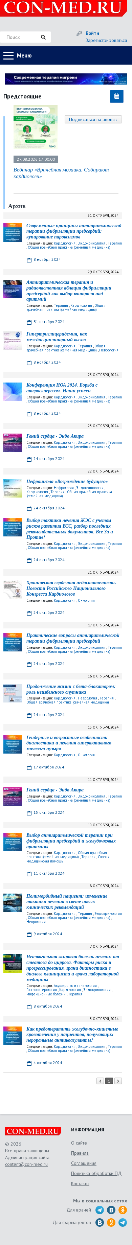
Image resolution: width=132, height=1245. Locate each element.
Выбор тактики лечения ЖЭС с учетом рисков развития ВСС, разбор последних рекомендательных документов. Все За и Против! (69, 528)
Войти (92, 33)
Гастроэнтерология (41, 989)
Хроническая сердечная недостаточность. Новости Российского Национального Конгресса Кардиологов (71, 588)
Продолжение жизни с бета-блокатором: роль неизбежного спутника (71, 689)
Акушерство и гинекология (75, 985)
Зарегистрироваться (106, 40)
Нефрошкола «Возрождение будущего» (67, 481)
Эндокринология (91, 243)
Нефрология (64, 487)
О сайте (79, 1143)
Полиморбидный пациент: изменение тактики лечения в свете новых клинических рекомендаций (66, 902)
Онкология (86, 600)
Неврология (108, 350)
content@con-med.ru (26, 1164)
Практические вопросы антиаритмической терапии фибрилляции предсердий (72, 638)
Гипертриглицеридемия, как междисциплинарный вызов (56, 336)
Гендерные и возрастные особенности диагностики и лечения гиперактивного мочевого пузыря (68, 743)
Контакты (80, 1183)
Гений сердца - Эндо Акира (55, 436)
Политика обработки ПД (96, 1173)
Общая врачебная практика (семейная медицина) (69, 247)
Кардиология (64, 243)
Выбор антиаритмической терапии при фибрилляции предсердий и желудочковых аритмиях (71, 841)
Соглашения (83, 1163)
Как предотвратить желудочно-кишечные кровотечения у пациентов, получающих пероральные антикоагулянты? (72, 1034)
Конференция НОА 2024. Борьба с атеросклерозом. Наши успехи (61, 388)
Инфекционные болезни (46, 994)
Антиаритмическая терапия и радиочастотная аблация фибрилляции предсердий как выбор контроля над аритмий (68, 290)
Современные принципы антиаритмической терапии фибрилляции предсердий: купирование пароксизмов (74, 231)
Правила (80, 1153)
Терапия (115, 243)
